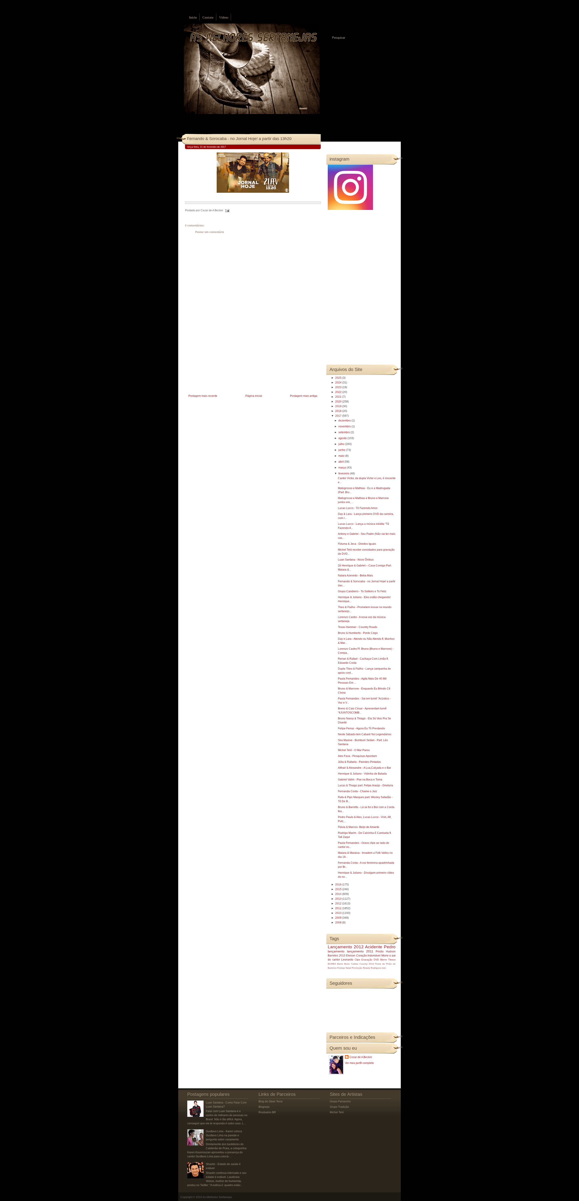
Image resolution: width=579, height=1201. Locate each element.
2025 (338, 377)
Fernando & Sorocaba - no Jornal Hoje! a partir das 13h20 (239, 138)
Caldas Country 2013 (362, 964)
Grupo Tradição (339, 1106)
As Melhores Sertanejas (217, 1197)
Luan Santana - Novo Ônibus (356, 559)
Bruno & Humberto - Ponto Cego (358, 633)
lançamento (336, 951)
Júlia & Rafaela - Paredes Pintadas (359, 761)
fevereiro (344, 473)
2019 (338, 406)
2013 (338, 898)
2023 (338, 387)
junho (342, 450)
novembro (344, 426)
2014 (338, 894)
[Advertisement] (219, 361)
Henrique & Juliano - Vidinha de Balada (362, 773)
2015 (338, 889)
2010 (338, 913)
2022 (338, 392)
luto (384, 968)
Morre (385, 955)
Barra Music (343, 964)
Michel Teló (337, 1112)
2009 (338, 917)
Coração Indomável (368, 955)
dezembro (344, 420)
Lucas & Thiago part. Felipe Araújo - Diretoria (365, 785)
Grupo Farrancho (340, 1101)
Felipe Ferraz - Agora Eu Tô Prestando (361, 728)
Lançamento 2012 (346, 946)
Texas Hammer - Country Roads (357, 627)
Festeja (341, 968)
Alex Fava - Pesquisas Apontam (357, 756)
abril (341, 461)
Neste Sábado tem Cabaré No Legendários (364, 734)
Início (193, 17)
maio (341, 455)
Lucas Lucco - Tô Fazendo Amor (357, 508)
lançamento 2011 (360, 951)
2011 (338, 908)
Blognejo (264, 1106)
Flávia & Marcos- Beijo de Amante (358, 827)
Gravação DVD (370, 959)
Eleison (350, 955)
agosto (342, 438)
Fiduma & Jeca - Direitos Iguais (357, 543)
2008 (338, 922)
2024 (338, 382)
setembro (344, 432)
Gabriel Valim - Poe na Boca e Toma (360, 779)
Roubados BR (267, 1112)
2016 (338, 884)
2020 (338, 401)
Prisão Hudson (386, 951)
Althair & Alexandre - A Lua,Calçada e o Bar (364, 767)
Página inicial (253, 395)
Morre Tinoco (388, 959)
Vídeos (223, 17)
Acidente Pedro (380, 946)
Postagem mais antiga (303, 395)
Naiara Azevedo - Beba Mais (355, 575)
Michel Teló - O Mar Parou (354, 750)
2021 (338, 396)
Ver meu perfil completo (359, 1063)
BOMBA (332, 964)
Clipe (357, 959)
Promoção (357, 968)
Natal (348, 968)
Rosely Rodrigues (372, 968)
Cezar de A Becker (360, 1057)
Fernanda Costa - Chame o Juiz (357, 791)
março (342, 467)
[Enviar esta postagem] (226, 210)
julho (341, 444)
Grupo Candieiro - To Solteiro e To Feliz (362, 591)
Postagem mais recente (202, 395)
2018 (338, 411)
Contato (208, 17)
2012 (338, 903)
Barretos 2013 (336, 955)
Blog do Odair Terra (270, 1101)
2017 (338, 415)
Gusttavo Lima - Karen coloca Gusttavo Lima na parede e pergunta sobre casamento (224, 1135)
